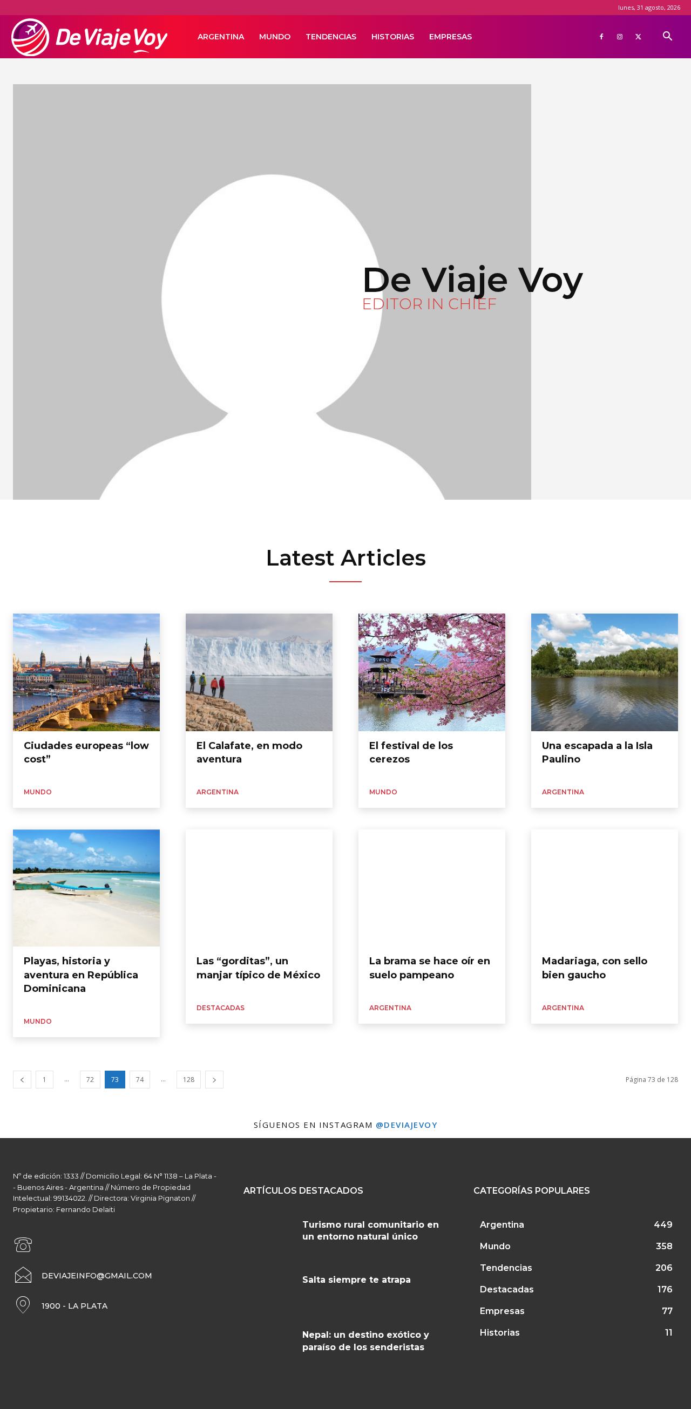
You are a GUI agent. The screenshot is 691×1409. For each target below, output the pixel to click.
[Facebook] (601, 36)
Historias (392, 37)
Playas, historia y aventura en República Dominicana (81, 974)
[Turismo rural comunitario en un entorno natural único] (269, 1235)
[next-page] (214, 1079)
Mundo (274, 37)
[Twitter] (638, 36)
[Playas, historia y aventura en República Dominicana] (86, 888)
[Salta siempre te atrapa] (269, 1290)
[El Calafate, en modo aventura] (259, 672)
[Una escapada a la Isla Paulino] (604, 672)
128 (188, 1079)
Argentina (221, 37)
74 (140, 1079)
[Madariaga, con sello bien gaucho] (604, 888)
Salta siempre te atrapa (356, 1280)
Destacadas (221, 1008)
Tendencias (331, 37)
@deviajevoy (407, 1124)
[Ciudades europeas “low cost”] (86, 672)
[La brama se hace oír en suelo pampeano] (431, 888)
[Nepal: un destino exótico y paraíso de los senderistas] (269, 1345)
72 (90, 1079)
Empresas (450, 37)
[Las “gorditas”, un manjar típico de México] (259, 888)
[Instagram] (620, 36)
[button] (667, 37)
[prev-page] (22, 1079)
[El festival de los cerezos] (431, 672)
